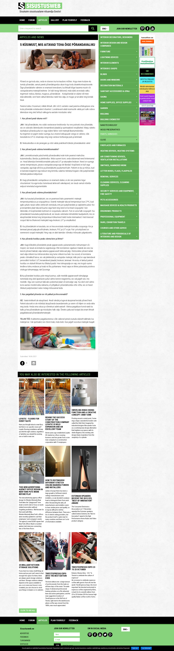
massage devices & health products (118, 205)
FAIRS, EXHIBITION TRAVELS (112, 222)
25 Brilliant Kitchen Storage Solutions (29, 566)
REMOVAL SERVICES (109, 176)
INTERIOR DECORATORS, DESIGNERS (116, 37)
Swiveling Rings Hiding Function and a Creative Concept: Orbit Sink (84, 412)
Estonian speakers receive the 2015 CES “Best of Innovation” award (82, 499)
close (103, 139)
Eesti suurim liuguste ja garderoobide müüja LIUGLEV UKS (147, 98)
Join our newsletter (126, 28)
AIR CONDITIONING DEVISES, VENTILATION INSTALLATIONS (113, 158)
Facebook (147, 28)
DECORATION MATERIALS (111, 85)
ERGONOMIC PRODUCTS (111, 211)
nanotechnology (108, 125)
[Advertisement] (106, 8)
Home (22, 20)
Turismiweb (25, 640)
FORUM (31, 20)
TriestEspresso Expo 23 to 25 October (83, 568)
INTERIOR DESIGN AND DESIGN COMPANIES (113, 44)
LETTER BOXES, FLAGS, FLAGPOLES (116, 171)
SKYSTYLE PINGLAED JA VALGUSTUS (147, 80)
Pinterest (142, 28)
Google (110, 634)
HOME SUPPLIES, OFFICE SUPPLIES (115, 102)
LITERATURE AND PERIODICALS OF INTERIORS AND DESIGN (115, 235)
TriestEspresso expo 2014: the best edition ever (56, 575)
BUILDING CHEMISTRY (110, 119)
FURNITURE (105, 51)
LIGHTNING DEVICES (109, 57)
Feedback (24, 637)
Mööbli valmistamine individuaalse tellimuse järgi (147, 89)
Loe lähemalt (146, 648)
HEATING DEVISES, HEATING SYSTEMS (117, 151)
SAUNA (103, 96)
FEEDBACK (85, 20)
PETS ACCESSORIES (109, 199)
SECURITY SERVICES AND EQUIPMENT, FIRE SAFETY (117, 192)
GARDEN (104, 108)
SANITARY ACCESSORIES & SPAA (115, 91)
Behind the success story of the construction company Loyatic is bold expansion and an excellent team (57, 423)
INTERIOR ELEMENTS (109, 63)
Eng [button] (104, 28)
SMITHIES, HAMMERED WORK (113, 165)
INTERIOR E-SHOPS (108, 68)
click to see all (27, 610)
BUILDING (104, 114)
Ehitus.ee (24, 644)
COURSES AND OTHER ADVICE (113, 228)
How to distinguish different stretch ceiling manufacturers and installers (57, 483)
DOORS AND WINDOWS (110, 80)
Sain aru (135, 648)
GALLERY (55, 20)
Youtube (152, 28)
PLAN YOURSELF (69, 20)
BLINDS (103, 74)
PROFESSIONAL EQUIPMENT (112, 216)
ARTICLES (42, 20)
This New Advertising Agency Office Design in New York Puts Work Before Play (31, 490)
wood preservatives (110, 129)
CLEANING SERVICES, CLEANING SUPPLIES (114, 184)
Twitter (105, 634)
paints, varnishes (108, 134)
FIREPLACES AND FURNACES (113, 145)
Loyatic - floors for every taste (29, 419)
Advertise (24, 633)
